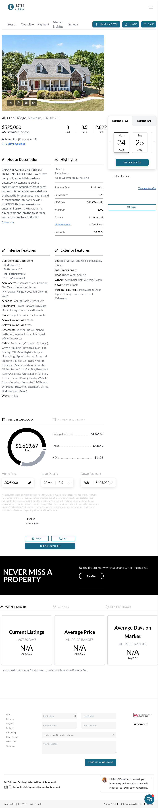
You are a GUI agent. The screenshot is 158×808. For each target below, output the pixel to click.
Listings (10, 719)
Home (9, 714)
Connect (10, 746)
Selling (9, 728)
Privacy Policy (110, 804)
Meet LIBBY (12, 741)
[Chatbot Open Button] (149, 799)
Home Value (12, 737)
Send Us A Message (100, 762)
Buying (9, 723)
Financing (11, 732)
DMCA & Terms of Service (131, 804)
